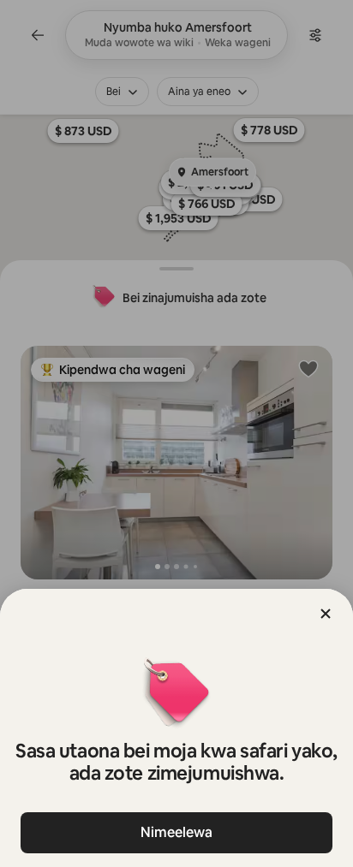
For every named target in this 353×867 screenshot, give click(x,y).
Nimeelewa (176, 832)
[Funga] (325, 614)
